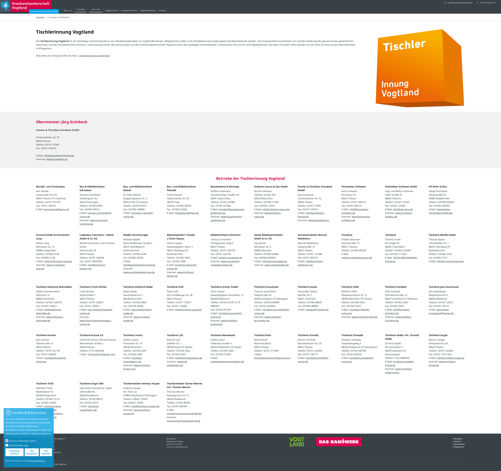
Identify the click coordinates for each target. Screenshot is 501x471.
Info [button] (26, 445)
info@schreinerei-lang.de (58, 261)
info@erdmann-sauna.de (276, 209)
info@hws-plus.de (403, 209)
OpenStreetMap (16, 445)
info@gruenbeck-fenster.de (59, 155)
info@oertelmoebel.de (274, 261)
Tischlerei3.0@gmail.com (101, 354)
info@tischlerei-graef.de (188, 309)
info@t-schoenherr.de (230, 257)
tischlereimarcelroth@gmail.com (272, 358)
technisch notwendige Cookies (22, 441)
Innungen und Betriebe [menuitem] (80, 10)
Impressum (459, 447)
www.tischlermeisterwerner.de (183, 420)
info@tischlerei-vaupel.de (145, 406)
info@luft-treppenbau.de (188, 358)
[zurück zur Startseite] (29, 11)
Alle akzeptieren (31, 452)
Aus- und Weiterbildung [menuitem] (96, 10)
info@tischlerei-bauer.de (450, 261)
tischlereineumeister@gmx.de (227, 361)
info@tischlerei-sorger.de (450, 358)
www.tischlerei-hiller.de (364, 316)
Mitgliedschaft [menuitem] (111, 10)
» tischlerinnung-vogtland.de (94, 55)
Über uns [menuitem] (68, 10)
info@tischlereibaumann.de (356, 257)
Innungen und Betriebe (59, 17)
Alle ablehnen (46, 452)
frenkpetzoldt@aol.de (187, 213)
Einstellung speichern (15, 452)
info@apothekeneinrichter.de (139, 265)
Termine (457, 441)
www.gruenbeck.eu (56, 159)
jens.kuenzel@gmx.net (56, 209)
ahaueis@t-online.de (317, 309)
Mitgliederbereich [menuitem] (148, 10)
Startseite (40, 17)
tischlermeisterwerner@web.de (184, 413)
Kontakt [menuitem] (162, 10)
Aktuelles (458, 438)
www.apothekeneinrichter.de (139, 272)
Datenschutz (459, 444)
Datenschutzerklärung (36, 461)
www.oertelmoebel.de (276, 265)
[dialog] (29, 437)
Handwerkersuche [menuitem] (129, 10)
